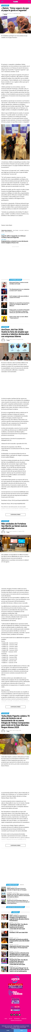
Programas (17, 1018)
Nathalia (5, 14)
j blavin (22, 230)
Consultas (23, 1018)
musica (27, 230)
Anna (8, 532)
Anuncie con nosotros (16, 1020)
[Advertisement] (15, 52)
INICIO (6, 1018)
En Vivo (10, 1018)
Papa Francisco (9, 231)
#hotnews (15, 230)
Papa (3, 231)
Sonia (8, 340)
